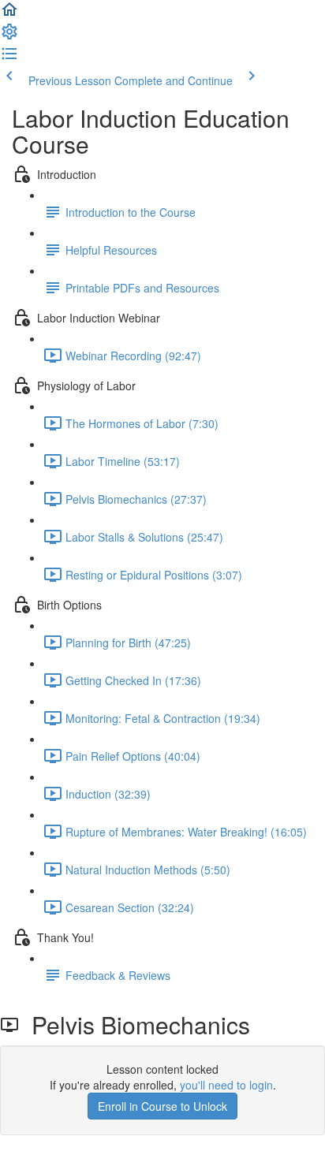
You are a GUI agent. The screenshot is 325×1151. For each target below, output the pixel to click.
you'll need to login (226, 1085)
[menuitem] (9, 36)
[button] (9, 14)
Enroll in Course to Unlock (162, 1106)
